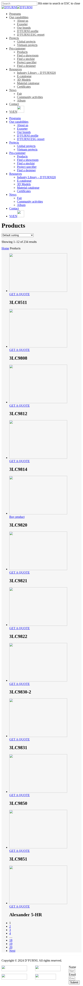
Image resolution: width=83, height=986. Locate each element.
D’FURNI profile (27, 31)
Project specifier (26, 62)
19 (10, 943)
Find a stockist (26, 59)
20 (10, 947)
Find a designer (26, 65)
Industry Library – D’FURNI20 (36, 72)
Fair (19, 93)
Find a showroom (27, 55)
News (12, 90)
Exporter (22, 24)
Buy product (17, 516)
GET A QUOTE (19, 294)
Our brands (24, 27)
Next (12, 950)
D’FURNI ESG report (30, 34)
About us (22, 20)
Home (5, 248)
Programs (15, 13)
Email (72, 974)
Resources (15, 69)
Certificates (24, 86)
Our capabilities (18, 17)
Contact (14, 104)
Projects (14, 38)
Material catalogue (28, 83)
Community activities (30, 97)
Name (72, 967)
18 (10, 940)
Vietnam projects (27, 45)
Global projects (26, 41)
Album (21, 100)
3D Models (24, 79)
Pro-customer (17, 48)
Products (22, 52)
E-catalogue (24, 76)
